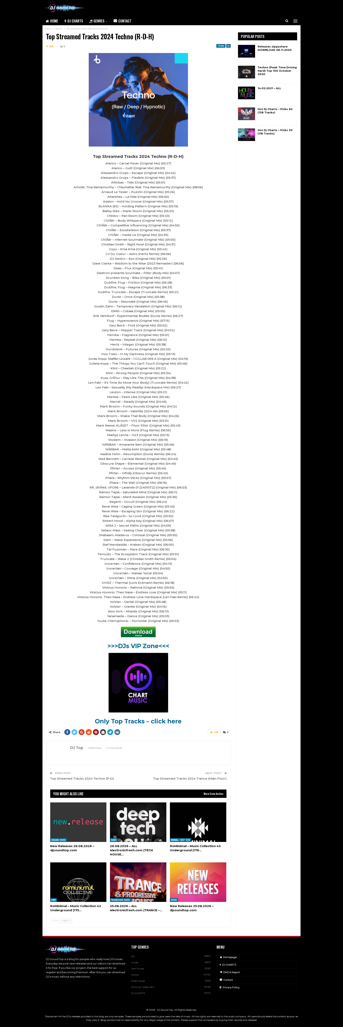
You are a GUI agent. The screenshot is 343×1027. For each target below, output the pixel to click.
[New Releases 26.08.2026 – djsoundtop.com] (78, 822)
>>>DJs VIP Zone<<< (138, 646)
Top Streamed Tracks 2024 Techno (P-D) (82, 778)
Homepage (230, 957)
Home (54, 20)
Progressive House (120, 900)
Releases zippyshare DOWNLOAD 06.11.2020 (275, 48)
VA (228, 45)
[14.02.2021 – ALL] (246, 93)
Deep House (138, 980)
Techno (221, 45)
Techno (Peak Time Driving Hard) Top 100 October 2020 (277, 71)
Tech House (137, 968)
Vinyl (53, 900)
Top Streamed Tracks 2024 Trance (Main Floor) (190, 778)
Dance (114, 840)
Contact (124, 20)
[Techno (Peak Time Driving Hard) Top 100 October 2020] (246, 72)
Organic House (58, 840)
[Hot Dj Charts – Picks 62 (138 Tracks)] (246, 113)
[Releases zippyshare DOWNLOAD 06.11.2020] (246, 51)
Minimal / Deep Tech (180, 840)
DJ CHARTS (75, 20)
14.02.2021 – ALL (269, 88)
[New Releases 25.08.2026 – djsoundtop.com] (198, 882)
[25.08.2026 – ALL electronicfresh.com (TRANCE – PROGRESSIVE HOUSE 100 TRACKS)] (138, 882)
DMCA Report (231, 972)
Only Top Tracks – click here (138, 721)
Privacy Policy (231, 987)
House (174, 900)
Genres (98, 20)
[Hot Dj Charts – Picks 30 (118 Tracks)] (246, 134)
